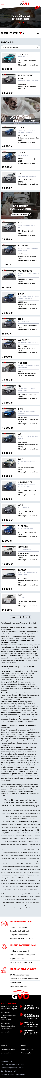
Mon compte (26, 1053)
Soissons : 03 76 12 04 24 (31, 1024)
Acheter (4, 1046)
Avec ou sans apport (18, 986)
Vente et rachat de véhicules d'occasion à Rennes (20, 994)
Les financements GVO (23, 969)
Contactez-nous (27, 1049)
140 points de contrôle (19, 935)
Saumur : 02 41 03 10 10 (31, 1033)
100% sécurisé (15, 982)
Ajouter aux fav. (14, 54)
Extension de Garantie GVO (21, 938)
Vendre (23, 1046)
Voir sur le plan (5, 1012)
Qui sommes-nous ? (8, 1049)
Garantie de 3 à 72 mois (19, 931)
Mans (20, 741)
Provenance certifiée (18, 927)
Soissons (10, 741)
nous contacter (26, 776)
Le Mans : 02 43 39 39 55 (31, 1016)
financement (21, 767)
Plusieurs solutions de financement (24, 978)
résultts (12, 33)
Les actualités (6, 1053)
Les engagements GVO (23, 945)
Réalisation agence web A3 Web (12, 1068)
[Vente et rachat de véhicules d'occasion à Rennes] (24, 3)
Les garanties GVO (21, 921)
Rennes (3, 741)
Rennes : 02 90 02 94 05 (31, 1008)
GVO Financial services (19, 975)
